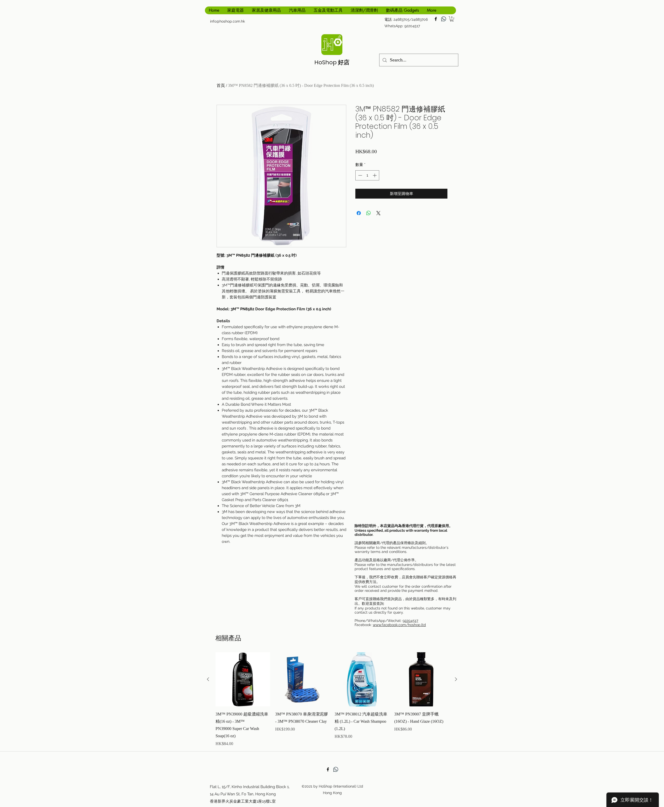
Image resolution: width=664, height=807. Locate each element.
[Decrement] (359, 175)
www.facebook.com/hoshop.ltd (399, 625)
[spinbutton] (367, 175)
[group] (332, 699)
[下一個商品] (456, 679)
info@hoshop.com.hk (227, 21)
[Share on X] (378, 213)
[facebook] (435, 19)
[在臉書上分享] (359, 213)
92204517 (410, 621)
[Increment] (375, 175)
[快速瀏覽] (243, 679)
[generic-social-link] (443, 19)
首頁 (221, 85)
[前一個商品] (208, 679)
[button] (452, 19)
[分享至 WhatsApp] (368, 213)
